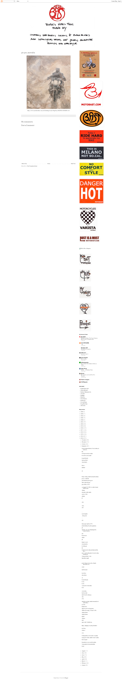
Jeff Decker (83, 405)
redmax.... (84, 630)
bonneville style (85, 458)
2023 (82, 417)
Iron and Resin (84, 402)
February (84, 663)
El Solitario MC (84, 347)
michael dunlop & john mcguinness (89, 525)
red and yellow (85, 544)
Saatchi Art (83, 400)
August (83, 651)
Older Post (73, 163)
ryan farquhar (85, 513)
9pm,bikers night (85, 558)
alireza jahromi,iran (86, 482)
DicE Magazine (84, 382)
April (83, 659)
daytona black (85, 460)
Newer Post (24, 163)
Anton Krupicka (84, 357)
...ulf (82, 344)
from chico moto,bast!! (86, 455)
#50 (83, 502)
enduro (83, 537)
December (84, 440)
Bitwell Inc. (83, 397)
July (83, 653)
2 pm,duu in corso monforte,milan (89, 642)
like (82, 451)
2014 (82, 436)
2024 (82, 415)
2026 (82, 411)
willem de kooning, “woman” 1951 (89, 610)
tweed (83, 646)
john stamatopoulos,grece (87, 480)
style (83, 620)
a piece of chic (84, 494)
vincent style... (85, 462)
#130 (83, 567)
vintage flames (85, 612)
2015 (82, 434)
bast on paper (84, 639)
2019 (82, 426)
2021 (82, 421)
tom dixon (84, 573)
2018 (82, 428)
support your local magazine (88, 608)
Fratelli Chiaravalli (84, 388)
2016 (82, 432)
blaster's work (85, 542)
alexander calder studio (86, 492)
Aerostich (83, 393)
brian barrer (84, 535)
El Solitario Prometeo (86, 349)
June (83, 655)
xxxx (83, 633)
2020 (82, 424)
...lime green (84, 515)
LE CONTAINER (85, 343)
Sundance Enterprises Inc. (86, 392)
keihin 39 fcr (84, 606)
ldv (82, 548)
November (84, 442)
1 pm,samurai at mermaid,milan (88, 644)
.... (82, 517)
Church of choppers (85, 379)
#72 (83, 598)
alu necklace (84, 575)
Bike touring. (84, 358)
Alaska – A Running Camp (87, 369)
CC (82, 520)
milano (83, 616)
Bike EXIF (83, 336)
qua (82, 533)
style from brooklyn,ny (86, 594)
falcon (83, 465)
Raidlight (82, 395)
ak (82, 471)
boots (83, 581)
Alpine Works (84, 368)
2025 (82, 413)
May (83, 657)
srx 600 (83, 604)
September (84, 446)
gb (82, 527)
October (84, 444)
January (84, 665)
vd (82, 577)
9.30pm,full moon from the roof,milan (90, 635)
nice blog (83, 628)
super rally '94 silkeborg (87, 622)
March (83, 661)
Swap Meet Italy (84, 404)
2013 (82, 438)
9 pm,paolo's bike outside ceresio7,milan (90, 637)
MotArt (82, 373)
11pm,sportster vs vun (86, 556)
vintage (83, 490)
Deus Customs (84, 398)
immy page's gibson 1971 (87, 523)
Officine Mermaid (84, 390)
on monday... (84, 591)
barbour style (84, 593)
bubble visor (83, 352)
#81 (83, 596)
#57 (83, 507)
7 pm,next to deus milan (87, 585)
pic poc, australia (85, 478)
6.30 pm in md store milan (87, 453)
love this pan (84, 546)
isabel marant (84, 569)
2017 (82, 430)
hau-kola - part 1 (84, 354)
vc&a (83, 505)
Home (48, 163)
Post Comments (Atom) (32, 166)
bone (83, 587)
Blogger (66, 678)
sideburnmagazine (84, 362)
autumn (83, 496)
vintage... (84, 618)
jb (82, 498)
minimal (83, 467)
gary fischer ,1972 (86, 484)
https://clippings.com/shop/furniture (89, 625)
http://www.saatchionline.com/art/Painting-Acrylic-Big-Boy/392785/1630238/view (48, 110)
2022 (82, 419)
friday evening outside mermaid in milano (90, 476)
